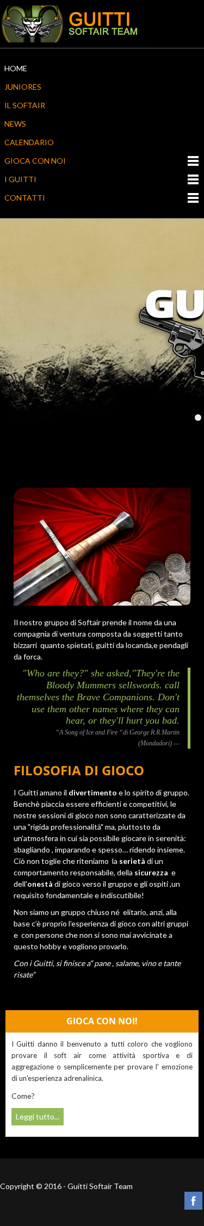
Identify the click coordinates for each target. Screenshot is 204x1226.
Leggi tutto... (37, 1116)
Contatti (24, 197)
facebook (193, 1201)
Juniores (22, 86)
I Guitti (20, 179)
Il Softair (24, 105)
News (15, 123)
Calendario (29, 142)
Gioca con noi (35, 160)
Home (15, 68)
